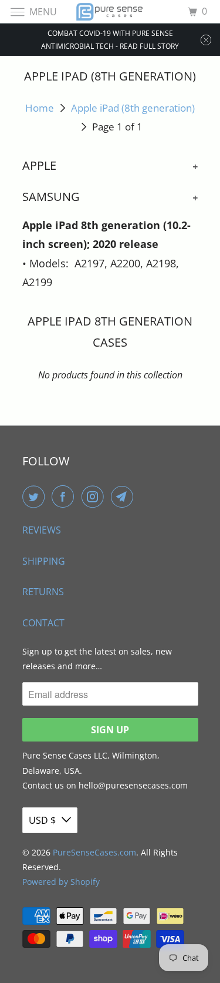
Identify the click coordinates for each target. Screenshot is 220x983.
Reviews (41, 530)
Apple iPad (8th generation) (133, 108)
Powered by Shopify (61, 881)
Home (39, 108)
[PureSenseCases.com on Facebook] (65, 496)
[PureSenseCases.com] (110, 11)
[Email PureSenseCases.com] (124, 496)
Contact (43, 622)
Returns (43, 591)
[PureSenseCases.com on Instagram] (95, 496)
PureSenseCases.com (94, 852)
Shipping (43, 561)
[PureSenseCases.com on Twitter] (35, 496)
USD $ (42, 820)
